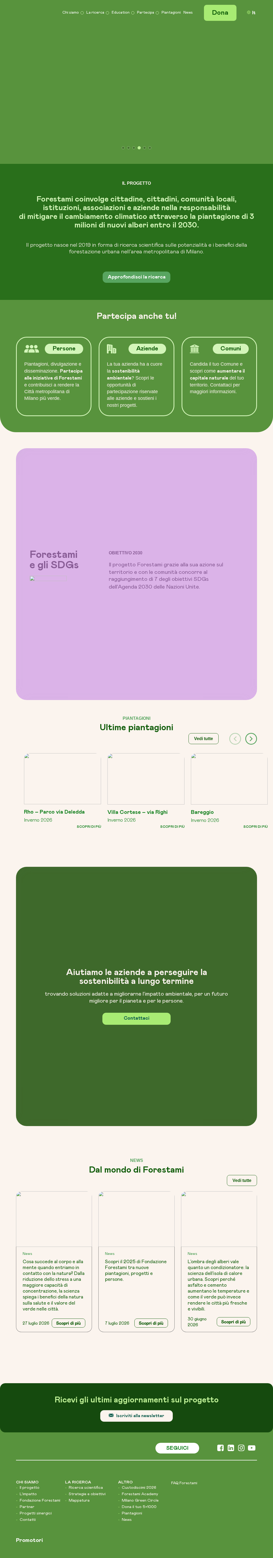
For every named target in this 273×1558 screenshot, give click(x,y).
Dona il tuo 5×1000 (139, 1384)
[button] (251, 617)
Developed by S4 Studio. (231, 1464)
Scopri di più (89, 704)
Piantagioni (171, 12)
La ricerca (95, 12)
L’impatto (28, 1371)
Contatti (28, 1397)
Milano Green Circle (140, 1378)
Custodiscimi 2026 (139, 1365)
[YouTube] (252, 1326)
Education (121, 12)
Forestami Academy (140, 1371)
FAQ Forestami (184, 1361)
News (188, 12)
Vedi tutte (203, 616)
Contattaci (136, 896)
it (253, 12)
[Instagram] (241, 1326)
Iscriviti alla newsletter (140, 1294)
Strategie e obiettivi (87, 1371)
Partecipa (145, 12)
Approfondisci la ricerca (137, 155)
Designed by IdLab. (181, 1464)
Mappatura (79, 1378)
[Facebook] (220, 1326)
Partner (27, 1384)
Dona (220, 12)
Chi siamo (70, 12)
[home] (32, 12)
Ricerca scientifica (86, 1365)
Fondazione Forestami (40, 1378)
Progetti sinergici (36, 1391)
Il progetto (29, 1365)
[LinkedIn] (231, 1326)
